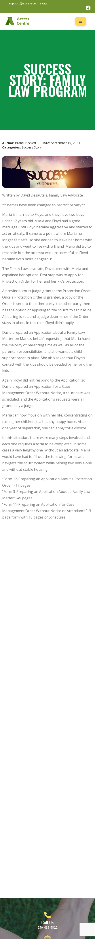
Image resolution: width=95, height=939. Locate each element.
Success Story (32, 147)
